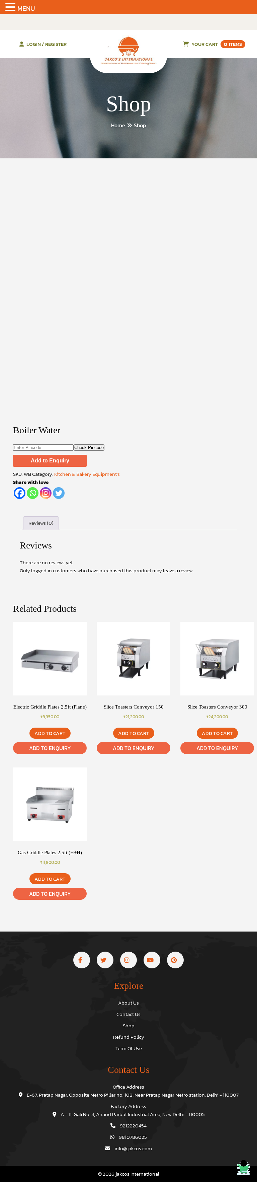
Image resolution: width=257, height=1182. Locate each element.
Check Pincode (89, 447)
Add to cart (50, 733)
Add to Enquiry (50, 460)
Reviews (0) (41, 523)
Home (118, 125)
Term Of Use (128, 1048)
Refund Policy (128, 1037)
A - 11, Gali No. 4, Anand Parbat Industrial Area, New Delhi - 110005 (132, 1114)
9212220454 (133, 1125)
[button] (11, 7)
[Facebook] (19, 493)
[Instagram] (46, 493)
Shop (129, 1025)
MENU (26, 8)
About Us (128, 1003)
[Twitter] (59, 493)
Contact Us (128, 1014)
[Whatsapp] (32, 493)
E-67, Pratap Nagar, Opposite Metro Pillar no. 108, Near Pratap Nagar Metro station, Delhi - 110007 (132, 1095)
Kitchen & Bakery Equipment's (87, 474)
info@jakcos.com (132, 1148)
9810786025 (132, 1137)
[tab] (41, 523)
